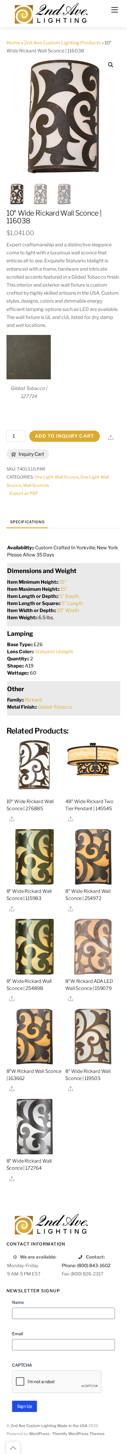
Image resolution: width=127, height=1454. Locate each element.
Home (13, 43)
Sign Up (24, 1406)
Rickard (33, 700)
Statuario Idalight (54, 651)
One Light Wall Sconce (57, 477)
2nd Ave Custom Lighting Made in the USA (49, 1425)
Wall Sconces (36, 485)
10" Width (68, 610)
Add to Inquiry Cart (64, 436)
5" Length (72, 603)
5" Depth (69, 596)
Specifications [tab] (27, 522)
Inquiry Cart (31, 454)
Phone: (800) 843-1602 (86, 1265)
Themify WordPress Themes (78, 1433)
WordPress (39, 1433)
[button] (110, 65)
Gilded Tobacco (55, 707)
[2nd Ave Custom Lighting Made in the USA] (50, 12)
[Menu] (114, 10)
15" (62, 582)
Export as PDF (23, 493)
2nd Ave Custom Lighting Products (62, 43)
